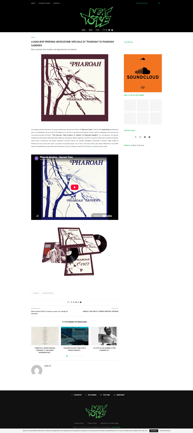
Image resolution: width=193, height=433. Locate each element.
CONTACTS (56, 3)
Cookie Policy (92, 423)
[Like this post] (69, 302)
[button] (34, 341)
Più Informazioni (165, 431)
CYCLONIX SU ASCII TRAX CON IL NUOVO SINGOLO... (74, 349)
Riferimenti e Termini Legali (110, 423)
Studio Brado (116, 427)
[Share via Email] (80, 302)
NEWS (90, 30)
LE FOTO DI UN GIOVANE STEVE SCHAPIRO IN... (104, 349)
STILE (97, 30)
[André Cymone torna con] (155, 118)
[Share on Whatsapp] (78, 302)
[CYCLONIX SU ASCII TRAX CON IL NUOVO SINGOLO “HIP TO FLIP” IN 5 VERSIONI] (75, 336)
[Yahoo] (112, 30)
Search (159, 3)
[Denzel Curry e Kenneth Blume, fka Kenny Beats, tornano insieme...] (129, 118)
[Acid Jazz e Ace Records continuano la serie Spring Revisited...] (155, 105)
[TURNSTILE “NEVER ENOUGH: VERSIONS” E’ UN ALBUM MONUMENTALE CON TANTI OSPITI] (45, 336)
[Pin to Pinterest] (76, 302)
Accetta (154, 430)
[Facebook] (104, 30)
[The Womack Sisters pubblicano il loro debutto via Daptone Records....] (142, 118)
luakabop (36, 293)
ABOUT (33, 3)
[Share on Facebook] (71, 302)
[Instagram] (106, 30)
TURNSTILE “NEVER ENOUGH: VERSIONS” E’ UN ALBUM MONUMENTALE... (44, 350)
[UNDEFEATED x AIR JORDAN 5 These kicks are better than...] (142, 105)
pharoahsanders (47, 293)
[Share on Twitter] (73, 302)
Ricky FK (48, 366)
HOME (83, 30)
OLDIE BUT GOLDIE (44, 3)
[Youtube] (109, 30)
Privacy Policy (79, 423)
